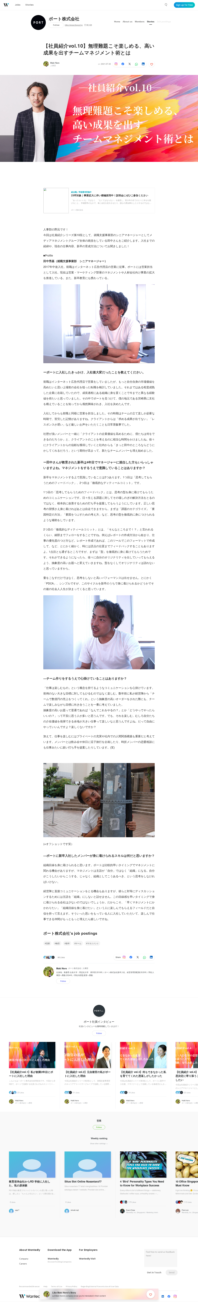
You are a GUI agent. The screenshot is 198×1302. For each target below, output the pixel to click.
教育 (58, 943)
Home (117, 21)
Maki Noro (54, 62)
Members (139, 21)
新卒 (68, 943)
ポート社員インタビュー (99, 1021)
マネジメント (93, 943)
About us (127, 21)
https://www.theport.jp (74, 25)
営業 (48, 943)
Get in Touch (154, 1272)
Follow (56, 25)
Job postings (164, 21)
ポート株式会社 (64, 19)
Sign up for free (184, 5)
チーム (78, 943)
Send (171, 1272)
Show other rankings (98, 1143)
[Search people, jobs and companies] (166, 5)
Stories (150, 21)
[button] (29, 1250)
